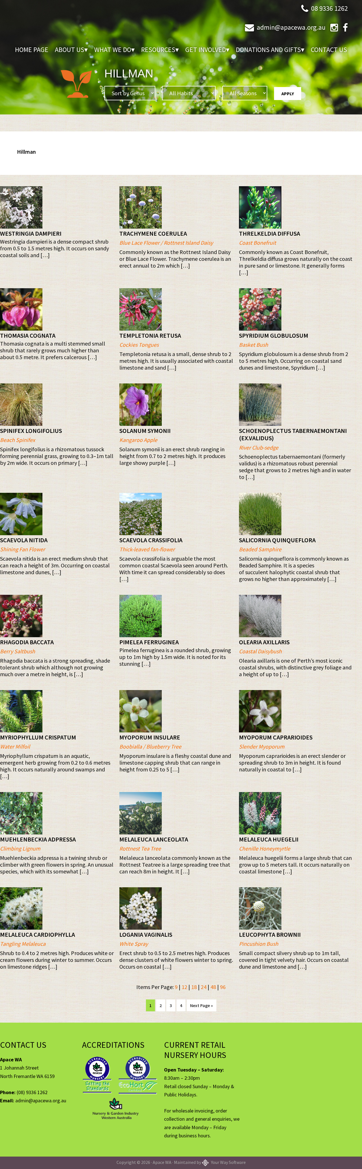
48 (213, 986)
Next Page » (201, 1006)
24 (203, 986)
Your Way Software (228, 1162)
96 (223, 986)
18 (194, 986)
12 (184, 986)
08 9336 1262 (329, 8)
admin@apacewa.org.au (291, 27)
